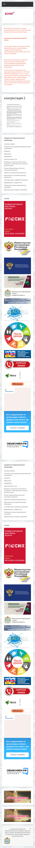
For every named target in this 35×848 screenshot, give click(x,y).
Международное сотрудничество (13, 182)
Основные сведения (9, 144)
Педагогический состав (10, 159)
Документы (7, 151)
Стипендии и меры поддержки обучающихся (16, 180)
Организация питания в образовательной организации (15, 186)
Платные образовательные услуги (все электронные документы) (14, 169)
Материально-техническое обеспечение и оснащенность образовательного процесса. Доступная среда (16, 163)
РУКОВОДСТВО (8, 156)
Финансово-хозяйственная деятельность (15, 172)
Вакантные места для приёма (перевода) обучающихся (15, 176)
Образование (7, 154)
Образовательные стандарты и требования (15, 190)
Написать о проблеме (17, 428)
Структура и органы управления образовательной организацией (17, 147)
